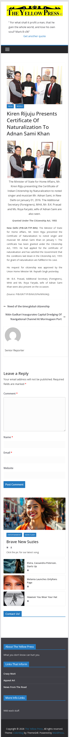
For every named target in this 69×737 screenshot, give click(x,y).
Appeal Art (9, 680)
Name (8, 437)
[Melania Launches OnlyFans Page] (14, 582)
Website (8, 468)
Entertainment (14, 535)
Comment (11, 393)
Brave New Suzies (22, 541)
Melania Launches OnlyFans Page (42, 581)
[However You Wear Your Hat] (14, 599)
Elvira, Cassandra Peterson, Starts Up (41, 564)
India (10, 106)
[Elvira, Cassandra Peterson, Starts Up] (14, 566)
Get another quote (34, 36)
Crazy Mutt (10, 673)
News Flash (30, 535)
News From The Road (15, 687)
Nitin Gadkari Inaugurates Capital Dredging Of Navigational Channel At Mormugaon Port (33, 317)
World (20, 106)
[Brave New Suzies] (34, 514)
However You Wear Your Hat (42, 597)
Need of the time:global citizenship (28, 306)
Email (8, 452)
